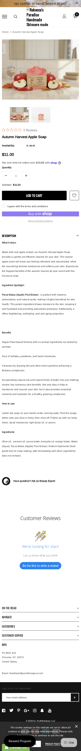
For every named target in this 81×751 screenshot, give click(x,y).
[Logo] (40, 16)
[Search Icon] (15, 16)
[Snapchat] (42, 710)
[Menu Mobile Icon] (4, 16)
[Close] (76, 727)
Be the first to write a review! (40, 566)
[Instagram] (34, 710)
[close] (77, 4)
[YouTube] (49, 710)
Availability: (8, 145)
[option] (40, 69)
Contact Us (17, 747)
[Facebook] (3, 710)
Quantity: (7, 167)
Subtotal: (7, 184)
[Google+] (26, 710)
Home (5, 32)
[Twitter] (11, 710)
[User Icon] (64, 17)
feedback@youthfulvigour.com (26, 673)
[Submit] (75, 697)
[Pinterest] (18, 710)
